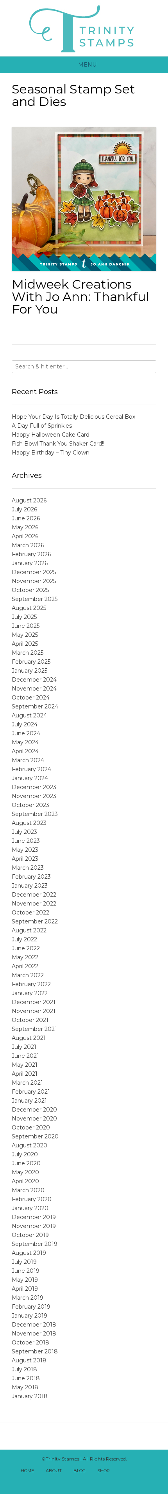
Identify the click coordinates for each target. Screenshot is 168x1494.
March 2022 (28, 975)
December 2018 (34, 1324)
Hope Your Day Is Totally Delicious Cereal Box (73, 416)
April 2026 (25, 536)
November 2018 (34, 1333)
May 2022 (25, 957)
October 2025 (30, 590)
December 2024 (34, 679)
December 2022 (34, 894)
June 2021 (25, 1055)
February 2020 (32, 1199)
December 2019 (34, 1217)
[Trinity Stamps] (84, 28)
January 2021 (29, 1100)
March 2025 (27, 652)
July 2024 (25, 724)
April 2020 (25, 1181)
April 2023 (25, 858)
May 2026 (25, 527)
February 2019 (31, 1306)
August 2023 (29, 822)
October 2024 (31, 697)
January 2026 (30, 563)
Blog (79, 1470)
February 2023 (31, 876)
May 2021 (25, 1064)
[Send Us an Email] (122, 1471)
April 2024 (25, 751)
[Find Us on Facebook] (131, 1471)
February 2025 (31, 661)
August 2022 (29, 930)
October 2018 (30, 1342)
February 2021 (31, 1091)
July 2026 (24, 509)
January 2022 (30, 993)
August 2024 (29, 715)
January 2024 (30, 778)
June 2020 (26, 1163)
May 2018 (25, 1387)
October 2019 (30, 1235)
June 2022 (26, 948)
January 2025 (29, 670)
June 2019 (25, 1270)
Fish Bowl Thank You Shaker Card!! (58, 443)
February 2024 (31, 769)
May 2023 (25, 849)
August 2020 (29, 1145)
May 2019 (25, 1279)
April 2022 (25, 966)
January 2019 (29, 1315)
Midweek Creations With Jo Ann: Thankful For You (80, 297)
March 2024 (28, 760)
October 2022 (30, 912)
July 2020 (25, 1154)
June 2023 (26, 840)
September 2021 (34, 1028)
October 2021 (30, 1020)
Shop (103, 1470)
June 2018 (26, 1378)
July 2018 (24, 1369)
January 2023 (30, 885)
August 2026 (29, 500)
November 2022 (34, 903)
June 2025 (25, 625)
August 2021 (29, 1037)
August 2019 (29, 1252)
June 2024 (26, 733)
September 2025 (34, 599)
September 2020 (35, 1136)
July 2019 (24, 1261)
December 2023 (34, 787)
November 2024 (34, 688)
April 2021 (25, 1073)
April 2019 (25, 1288)
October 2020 (31, 1127)
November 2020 (34, 1118)
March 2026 (28, 545)
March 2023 (28, 867)
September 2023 (35, 813)
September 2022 (35, 921)
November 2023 (34, 796)
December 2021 (33, 1002)
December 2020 (34, 1109)
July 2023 (24, 831)
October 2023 (30, 805)
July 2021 (24, 1046)
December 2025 (34, 572)
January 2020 (30, 1208)
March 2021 (27, 1082)
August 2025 (29, 607)
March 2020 (28, 1190)
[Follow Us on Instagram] (79, 1481)
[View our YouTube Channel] (148, 1471)
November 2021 (33, 1011)
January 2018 (30, 1396)
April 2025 (25, 643)
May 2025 (25, 634)
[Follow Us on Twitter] (140, 1471)
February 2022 (31, 984)
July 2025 (24, 616)
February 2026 (31, 554)
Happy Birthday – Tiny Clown (50, 452)
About (54, 1470)
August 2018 (29, 1360)
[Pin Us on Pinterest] (88, 1481)
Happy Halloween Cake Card (50, 434)
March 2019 (27, 1297)
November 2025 (34, 581)
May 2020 (25, 1172)
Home (27, 1470)
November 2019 (34, 1226)
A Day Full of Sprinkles (42, 425)
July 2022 (24, 939)
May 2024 (25, 742)
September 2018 (35, 1351)
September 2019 (34, 1243)
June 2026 (26, 518)
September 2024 (35, 706)
